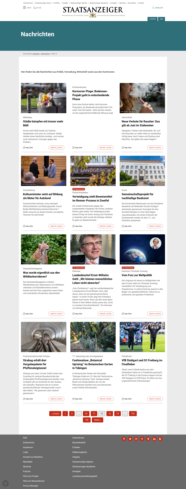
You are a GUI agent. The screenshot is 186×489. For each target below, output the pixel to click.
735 (133, 413)
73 (110, 413)
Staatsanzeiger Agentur (78, 3)
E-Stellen (56, 3)
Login (25, 452)
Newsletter (132, 3)
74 (117, 413)
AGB (25, 438)
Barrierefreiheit (78, 442)
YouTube (142, 438)
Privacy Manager (30, 486)
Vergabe (65, 3)
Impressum (28, 447)
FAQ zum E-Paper (30, 476)
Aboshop (122, 3)
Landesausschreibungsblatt (84, 476)
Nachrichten (45, 54)
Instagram (136, 438)
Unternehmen (28, 3)
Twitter (130, 438)
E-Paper (153, 19)
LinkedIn (154, 438)
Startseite (36, 54)
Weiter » (97, 420)
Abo (161, 19)
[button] (5, 483)
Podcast (26, 471)
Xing (148, 438)
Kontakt (141, 3)
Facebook (124, 438)
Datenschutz (28, 442)
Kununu (160, 438)
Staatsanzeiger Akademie (99, 3)
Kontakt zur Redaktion (33, 457)
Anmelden (159, 8)
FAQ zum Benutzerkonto (34, 481)
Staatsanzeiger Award (43, 3)
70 (86, 413)
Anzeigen (113, 3)
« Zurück (55, 413)
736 (86, 420)
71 (94, 413)
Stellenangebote (79, 452)
